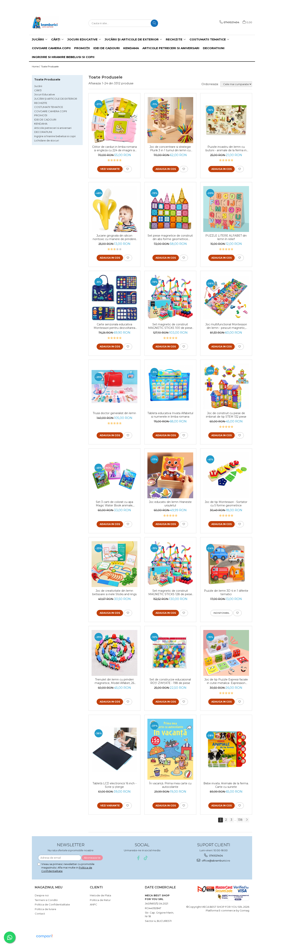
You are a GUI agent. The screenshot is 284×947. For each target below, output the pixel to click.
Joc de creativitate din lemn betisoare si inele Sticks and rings (114, 592)
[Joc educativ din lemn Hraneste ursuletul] (170, 475)
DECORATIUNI (43, 131)
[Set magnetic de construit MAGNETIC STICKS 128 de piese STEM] (170, 564)
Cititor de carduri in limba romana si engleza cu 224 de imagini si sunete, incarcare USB (114, 148)
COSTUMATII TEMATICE (48, 107)
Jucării (38, 86)
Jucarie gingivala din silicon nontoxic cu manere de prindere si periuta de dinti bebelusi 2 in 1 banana (114, 237)
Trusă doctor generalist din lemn (114, 413)
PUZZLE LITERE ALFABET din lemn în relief (226, 237)
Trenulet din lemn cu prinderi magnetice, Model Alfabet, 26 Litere (114, 681)
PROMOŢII (40, 115)
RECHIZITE (40, 102)
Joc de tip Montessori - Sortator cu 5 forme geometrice (226, 503)
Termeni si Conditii (46, 900)
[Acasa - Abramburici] (51, 23)
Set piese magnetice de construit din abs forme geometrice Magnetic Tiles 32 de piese (170, 237)
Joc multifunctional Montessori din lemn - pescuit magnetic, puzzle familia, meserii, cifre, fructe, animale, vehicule (226, 326)
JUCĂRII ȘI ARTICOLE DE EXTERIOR (55, 98)
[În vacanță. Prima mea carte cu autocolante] (170, 749)
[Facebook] (138, 858)
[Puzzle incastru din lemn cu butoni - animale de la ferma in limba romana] (226, 120)
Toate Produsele (50, 66)
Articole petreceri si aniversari (52, 127)
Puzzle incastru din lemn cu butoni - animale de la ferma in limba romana (226, 148)
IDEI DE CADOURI (45, 119)
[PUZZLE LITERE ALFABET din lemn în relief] (226, 209)
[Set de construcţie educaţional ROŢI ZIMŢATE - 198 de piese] (170, 653)
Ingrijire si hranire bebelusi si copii (55, 136)
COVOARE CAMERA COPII (50, 111)
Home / (36, 66)
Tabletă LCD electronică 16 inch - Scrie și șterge (114, 785)
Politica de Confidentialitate (52, 904)
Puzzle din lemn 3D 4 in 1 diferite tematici (226, 592)
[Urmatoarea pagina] (246, 820)
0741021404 (215, 855)
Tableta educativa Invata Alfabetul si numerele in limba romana (170, 414)
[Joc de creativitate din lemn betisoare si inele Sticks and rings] (114, 564)
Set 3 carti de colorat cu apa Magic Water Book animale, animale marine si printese (114, 503)
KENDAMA (40, 123)
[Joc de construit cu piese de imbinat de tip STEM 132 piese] (226, 386)
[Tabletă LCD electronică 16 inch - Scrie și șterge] (114, 749)
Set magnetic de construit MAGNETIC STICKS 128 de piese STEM (170, 592)
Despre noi (42, 895)
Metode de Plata (100, 895)
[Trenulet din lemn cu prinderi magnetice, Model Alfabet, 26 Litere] (114, 653)
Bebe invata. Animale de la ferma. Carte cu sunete (226, 785)
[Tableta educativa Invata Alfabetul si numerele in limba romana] (170, 386)
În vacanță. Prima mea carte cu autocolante (170, 785)
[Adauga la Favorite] (127, 169)
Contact (40, 913)
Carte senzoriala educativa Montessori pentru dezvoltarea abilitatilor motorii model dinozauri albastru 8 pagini (114, 326)
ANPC (93, 904)
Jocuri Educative (44, 94)
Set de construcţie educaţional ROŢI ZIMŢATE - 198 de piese (170, 681)
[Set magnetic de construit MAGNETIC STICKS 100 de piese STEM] (170, 298)
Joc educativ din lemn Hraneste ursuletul (170, 503)
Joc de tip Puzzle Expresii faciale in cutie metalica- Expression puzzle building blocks (226, 681)
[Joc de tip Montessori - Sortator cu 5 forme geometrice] (226, 475)
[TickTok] (145, 858)
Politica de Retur (100, 900)
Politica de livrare (45, 909)
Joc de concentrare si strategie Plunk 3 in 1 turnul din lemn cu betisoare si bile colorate (170, 148)
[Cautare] (154, 23)
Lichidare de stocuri (46, 140)
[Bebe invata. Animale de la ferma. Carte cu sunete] (226, 749)
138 (240, 819)
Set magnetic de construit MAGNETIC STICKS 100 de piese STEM (170, 326)
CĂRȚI (38, 90)
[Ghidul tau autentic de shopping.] (44, 936)
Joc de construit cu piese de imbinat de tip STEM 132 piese (226, 414)
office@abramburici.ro (215, 860)
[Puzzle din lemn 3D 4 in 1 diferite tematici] (226, 564)
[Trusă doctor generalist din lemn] (114, 386)
